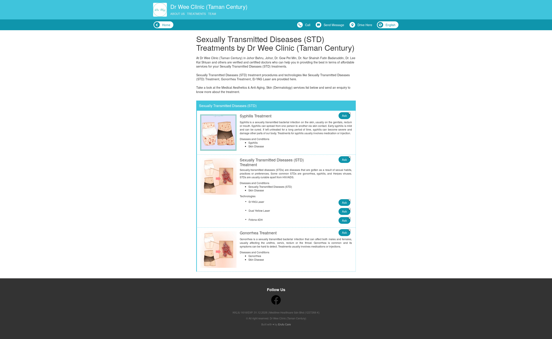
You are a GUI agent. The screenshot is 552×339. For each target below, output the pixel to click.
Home (166, 25)
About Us (177, 14)
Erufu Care (284, 324)
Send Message (334, 25)
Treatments (196, 14)
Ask (344, 116)
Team (212, 14)
